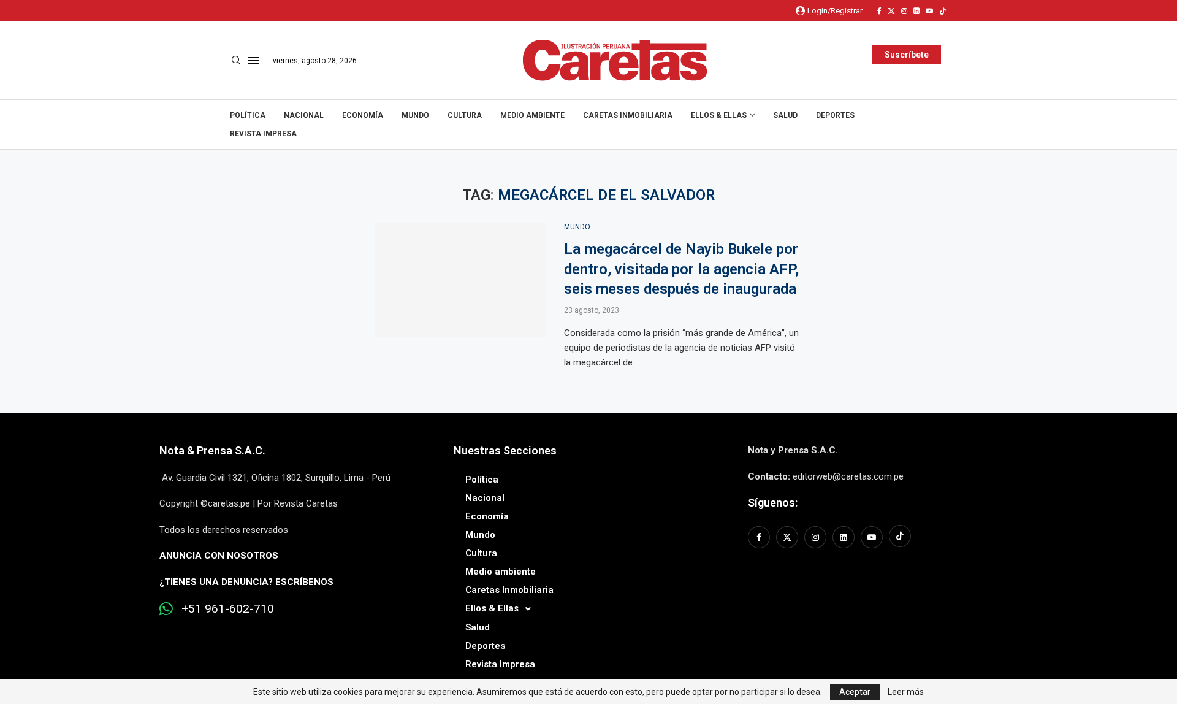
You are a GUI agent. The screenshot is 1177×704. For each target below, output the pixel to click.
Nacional (304, 115)
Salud (785, 115)
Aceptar (854, 692)
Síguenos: (773, 502)
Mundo (415, 115)
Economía (362, 115)
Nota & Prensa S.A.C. (212, 450)
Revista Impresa (263, 133)
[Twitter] (891, 11)
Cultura (465, 115)
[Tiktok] (943, 11)
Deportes (835, 115)
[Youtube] (929, 11)
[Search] (236, 61)
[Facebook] (879, 11)
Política (247, 115)
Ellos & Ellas (719, 115)
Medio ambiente (532, 115)
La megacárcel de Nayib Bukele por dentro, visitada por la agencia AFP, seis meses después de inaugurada (681, 268)
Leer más (906, 691)
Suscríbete (907, 54)
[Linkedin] (916, 11)
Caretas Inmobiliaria (627, 115)
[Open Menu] (253, 60)
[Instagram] (904, 11)
